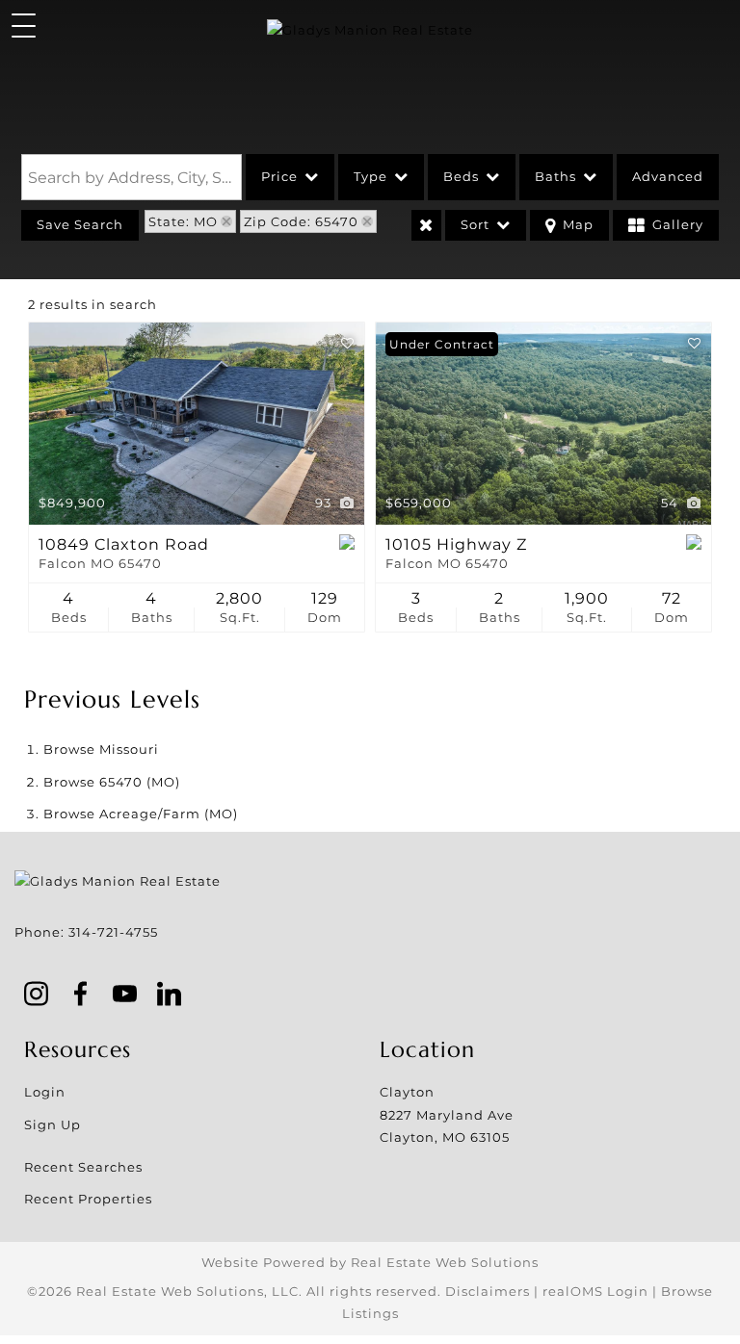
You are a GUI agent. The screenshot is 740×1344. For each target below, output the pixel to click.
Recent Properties (88, 1198)
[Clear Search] (426, 225)
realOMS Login (595, 1291)
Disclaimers (487, 1291)
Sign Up (52, 1124)
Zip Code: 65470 (301, 221)
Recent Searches (83, 1167)
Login (45, 1091)
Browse (101, 749)
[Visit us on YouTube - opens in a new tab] (125, 995)
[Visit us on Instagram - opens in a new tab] (36, 995)
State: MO (183, 221)
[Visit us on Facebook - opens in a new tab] (80, 995)
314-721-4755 (113, 932)
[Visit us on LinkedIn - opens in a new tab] (169, 995)
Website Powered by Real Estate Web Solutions (370, 1262)
